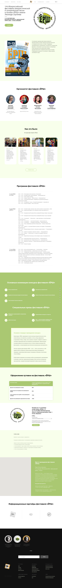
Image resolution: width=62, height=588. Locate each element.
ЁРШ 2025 (22, 148)
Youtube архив (34, 567)
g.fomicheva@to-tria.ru (47, 491)
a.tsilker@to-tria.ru (46, 487)
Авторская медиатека (21, 576)
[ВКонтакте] (55, 1)
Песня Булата (34, 576)
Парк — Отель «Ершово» (14, 20)
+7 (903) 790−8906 (38, 487)
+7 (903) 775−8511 (38, 491)
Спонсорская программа (49, 567)
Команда (19, 567)
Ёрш (32, 577)
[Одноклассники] (56, 1)
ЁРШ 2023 (49, 148)
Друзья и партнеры (21, 570)
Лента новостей (34, 571)
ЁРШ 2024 (35, 148)
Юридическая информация (49, 577)
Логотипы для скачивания (35, 570)
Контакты (19, 577)
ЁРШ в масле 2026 (9, 148)
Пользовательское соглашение (50, 576)
